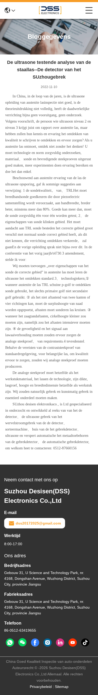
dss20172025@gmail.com (38, 523)
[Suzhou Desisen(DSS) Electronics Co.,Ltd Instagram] (47, 642)
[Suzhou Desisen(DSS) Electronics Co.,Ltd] (50, 10)
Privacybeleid (41, 687)
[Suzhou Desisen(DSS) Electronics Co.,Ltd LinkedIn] (60, 642)
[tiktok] (85, 642)
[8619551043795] (10, 642)
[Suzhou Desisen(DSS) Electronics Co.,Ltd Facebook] (35, 642)
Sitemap (61, 687)
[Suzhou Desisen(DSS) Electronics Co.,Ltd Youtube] (72, 642)
